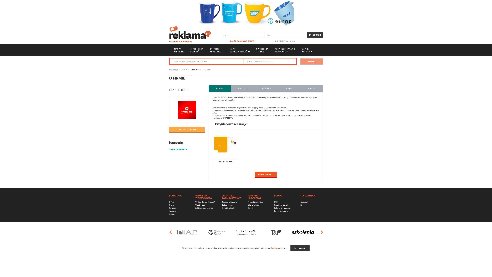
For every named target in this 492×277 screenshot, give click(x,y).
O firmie (219, 88)
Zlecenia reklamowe (229, 202)
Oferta (171, 205)
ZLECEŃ (196, 50)
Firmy (184, 69)
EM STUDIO (196, 69)
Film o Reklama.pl (281, 211)
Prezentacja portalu (255, 202)
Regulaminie (276, 248)
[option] (187, 232)
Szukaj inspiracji (228, 208)
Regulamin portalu (281, 205)
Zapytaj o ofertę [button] (186, 129)
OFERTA (179, 50)
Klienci (289, 88)
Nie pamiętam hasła (285, 41)
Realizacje (242, 88)
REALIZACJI (216, 50)
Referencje (266, 88)
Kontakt (312, 88)
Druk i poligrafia (178, 149)
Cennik (250, 208)
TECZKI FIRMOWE (226, 162)
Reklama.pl (173, 69)
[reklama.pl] (190, 34)
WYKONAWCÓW (240, 50)
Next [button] (321, 232)
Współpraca (200, 205)
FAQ (276, 202)
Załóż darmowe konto (242, 41)
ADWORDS (285, 50)
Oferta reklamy (254, 205)
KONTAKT (308, 50)
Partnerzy (173, 208)
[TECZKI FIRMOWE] (226, 144)
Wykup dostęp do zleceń (205, 202)
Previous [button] (170, 232)
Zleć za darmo (227, 205)
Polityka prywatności (282, 208)
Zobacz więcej (266, 174)
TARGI (262, 50)
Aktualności (173, 211)
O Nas (171, 202)
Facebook (304, 202)
